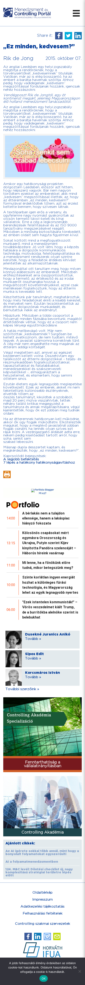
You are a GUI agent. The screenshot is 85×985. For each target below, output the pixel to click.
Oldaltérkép (42, 892)
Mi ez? (42, 493)
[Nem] (79, 971)
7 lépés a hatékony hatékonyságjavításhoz (39, 462)
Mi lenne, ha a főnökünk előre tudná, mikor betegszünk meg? (47, 565)
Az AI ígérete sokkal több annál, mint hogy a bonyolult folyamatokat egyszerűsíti (42, 853)
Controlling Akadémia (43, 832)
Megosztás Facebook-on (59, 35)
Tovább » (33, 638)
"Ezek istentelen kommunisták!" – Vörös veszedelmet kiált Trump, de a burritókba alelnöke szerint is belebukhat (50, 609)
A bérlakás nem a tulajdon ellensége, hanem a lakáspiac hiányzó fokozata (46, 518)
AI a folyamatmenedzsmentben (31, 861)
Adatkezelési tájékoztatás (42, 906)
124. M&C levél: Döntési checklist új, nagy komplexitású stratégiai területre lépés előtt (39, 872)
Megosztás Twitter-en (68, 35)
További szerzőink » (22, 689)
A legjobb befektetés (21, 459)
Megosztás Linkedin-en (78, 35)
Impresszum (42, 899)
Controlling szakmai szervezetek (42, 923)
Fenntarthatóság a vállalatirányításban (42, 764)
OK (44, 978)
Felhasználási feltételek (43, 913)
